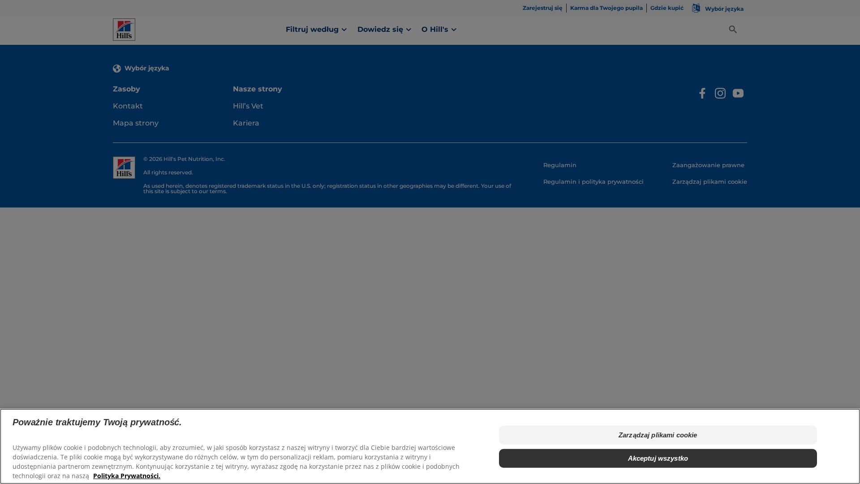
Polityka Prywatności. (126, 475)
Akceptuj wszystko (658, 458)
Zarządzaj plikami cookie (658, 435)
